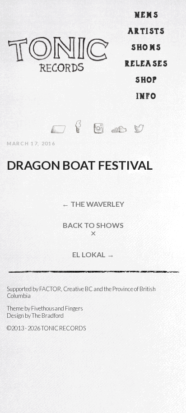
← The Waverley (93, 204)
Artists (146, 32)
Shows (146, 48)
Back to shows (93, 229)
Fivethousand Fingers (57, 308)
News (147, 15)
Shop (146, 80)
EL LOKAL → (93, 255)
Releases (146, 64)
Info (146, 97)
